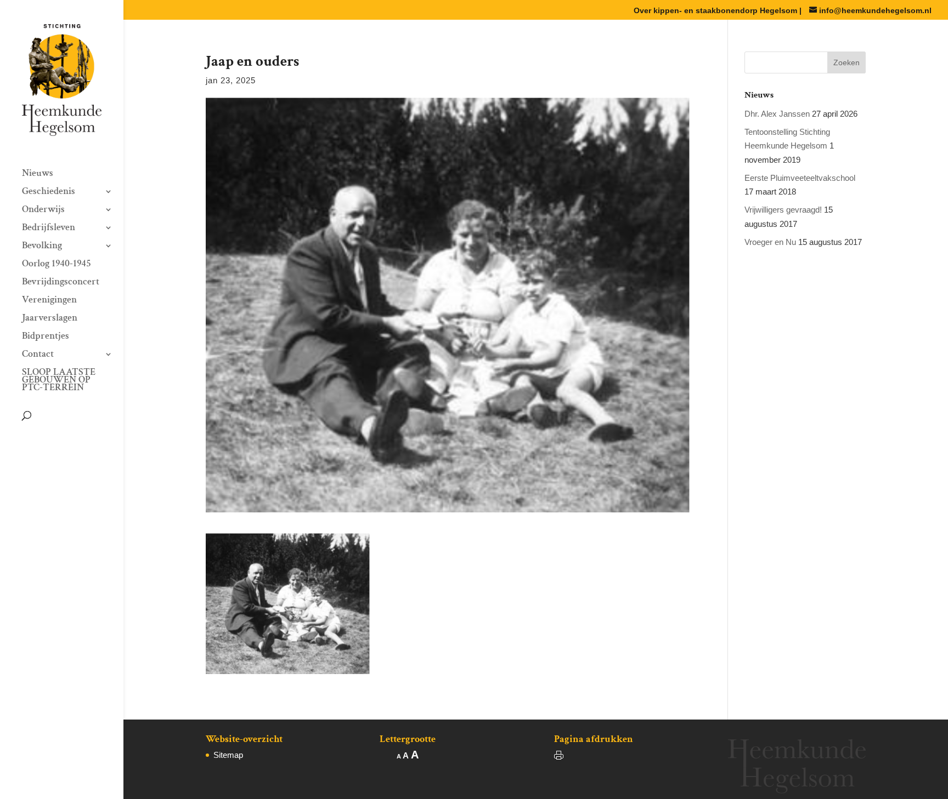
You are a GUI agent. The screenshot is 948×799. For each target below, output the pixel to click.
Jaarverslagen (49, 319)
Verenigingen (49, 301)
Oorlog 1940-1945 (56, 265)
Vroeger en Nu (770, 242)
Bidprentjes (45, 337)
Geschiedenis (48, 192)
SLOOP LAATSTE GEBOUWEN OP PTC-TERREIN (58, 380)
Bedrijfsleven (48, 228)
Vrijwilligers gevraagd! (783, 209)
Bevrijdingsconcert (60, 283)
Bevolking (42, 247)
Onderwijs (43, 210)
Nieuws (37, 174)
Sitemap (228, 755)
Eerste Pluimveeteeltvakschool (799, 177)
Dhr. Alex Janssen (777, 113)
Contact (38, 355)
